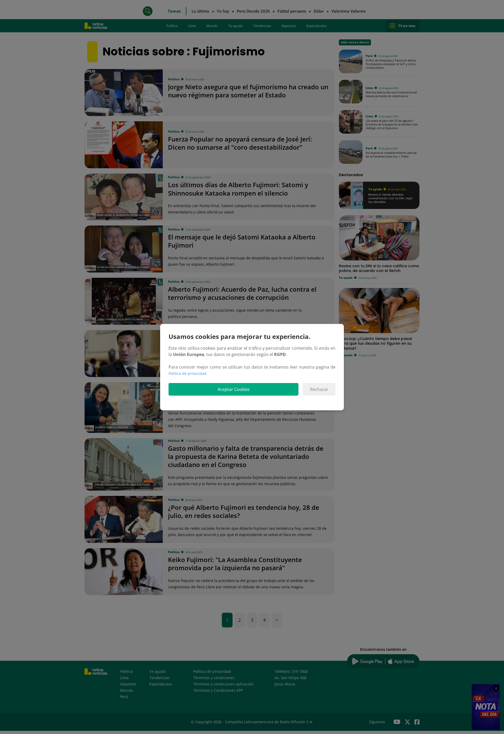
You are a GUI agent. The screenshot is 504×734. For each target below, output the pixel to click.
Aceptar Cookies (234, 389)
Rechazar (319, 389)
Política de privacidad (187, 373)
